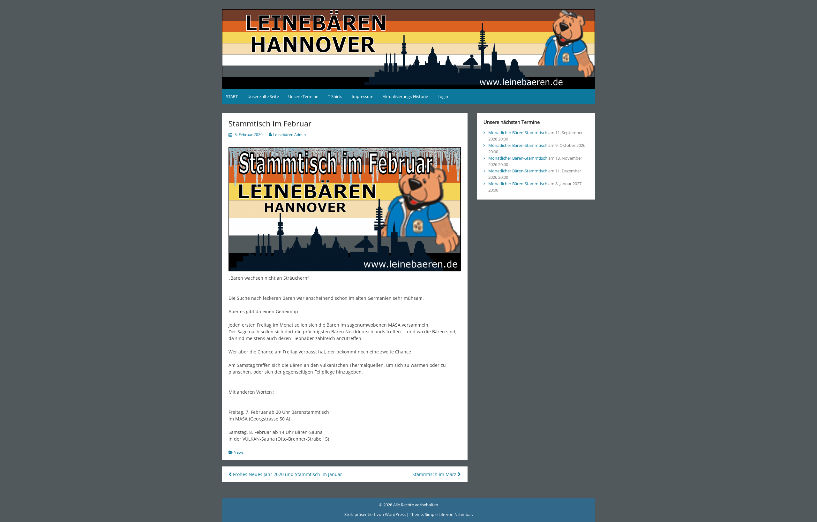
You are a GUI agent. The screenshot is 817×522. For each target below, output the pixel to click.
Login (443, 96)
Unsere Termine (303, 96)
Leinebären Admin (289, 134)
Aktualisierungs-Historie (405, 96)
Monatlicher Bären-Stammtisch (517, 132)
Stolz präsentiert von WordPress (375, 514)
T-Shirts (335, 96)
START (232, 96)
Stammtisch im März (435, 474)
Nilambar (463, 514)
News (239, 452)
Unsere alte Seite (263, 96)
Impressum (362, 96)
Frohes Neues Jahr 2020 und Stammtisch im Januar (287, 474)
